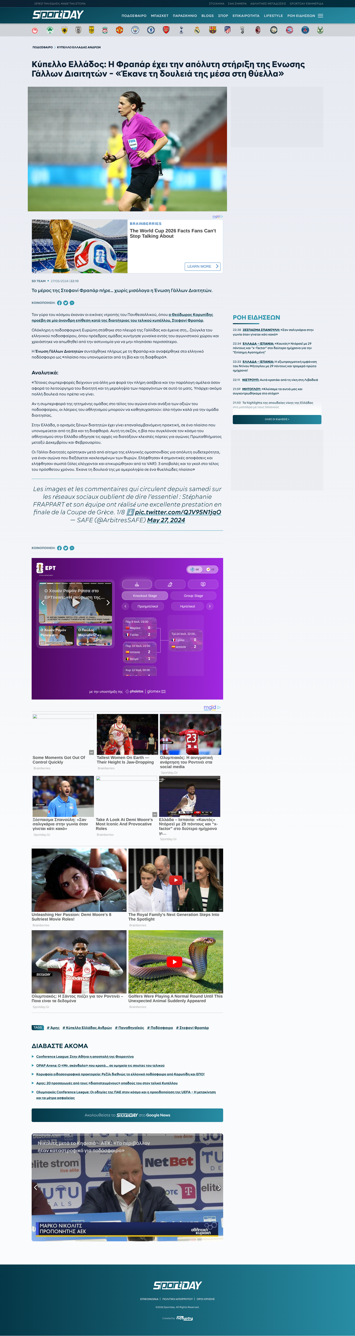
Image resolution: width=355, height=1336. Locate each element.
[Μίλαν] (258, 30)
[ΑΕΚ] (65, 30)
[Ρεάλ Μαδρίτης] (197, 30)
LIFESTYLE (273, 16)
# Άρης (53, 1028)
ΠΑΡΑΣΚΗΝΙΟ (185, 16)
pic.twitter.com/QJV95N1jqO (178, 512)
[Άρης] (91, 30)
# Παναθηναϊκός (129, 1028)
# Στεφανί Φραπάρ (192, 1028)
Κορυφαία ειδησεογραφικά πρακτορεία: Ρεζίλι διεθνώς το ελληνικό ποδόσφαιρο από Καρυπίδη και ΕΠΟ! (120, 1074)
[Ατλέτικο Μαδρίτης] (227, 30)
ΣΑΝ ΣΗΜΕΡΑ (237, 3)
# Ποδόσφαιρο (160, 1028)
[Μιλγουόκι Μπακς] (320, 30)
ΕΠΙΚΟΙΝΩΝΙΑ (149, 1299)
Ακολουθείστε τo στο (127, 1115)
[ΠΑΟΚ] (78, 30)
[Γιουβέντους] (242, 30)
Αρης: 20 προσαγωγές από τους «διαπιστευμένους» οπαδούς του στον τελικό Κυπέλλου (107, 1083)
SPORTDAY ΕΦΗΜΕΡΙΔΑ (306, 3)
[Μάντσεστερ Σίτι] (135, 30)
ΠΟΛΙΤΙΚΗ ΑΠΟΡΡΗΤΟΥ (178, 1299)
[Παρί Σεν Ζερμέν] (305, 30)
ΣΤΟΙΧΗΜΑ (216, 3)
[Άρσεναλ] (166, 30)
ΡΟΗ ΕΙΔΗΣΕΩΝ (301, 16)
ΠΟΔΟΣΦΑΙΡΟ (134, 16)
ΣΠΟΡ (223, 16)
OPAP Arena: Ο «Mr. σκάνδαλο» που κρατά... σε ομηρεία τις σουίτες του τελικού (100, 1065)
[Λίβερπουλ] (105, 30)
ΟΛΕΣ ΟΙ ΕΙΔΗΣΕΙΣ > (277, 419)
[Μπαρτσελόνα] (213, 30)
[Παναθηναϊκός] (50, 30)
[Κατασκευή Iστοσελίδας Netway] (184, 1318)
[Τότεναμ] (181, 30)
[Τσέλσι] (151, 30)
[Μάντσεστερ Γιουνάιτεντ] (119, 30)
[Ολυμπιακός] (35, 30)
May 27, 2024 (166, 520)
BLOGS (207, 16)
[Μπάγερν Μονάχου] (289, 30)
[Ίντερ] (274, 30)
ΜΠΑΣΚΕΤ (160, 16)
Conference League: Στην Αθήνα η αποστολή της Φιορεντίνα (85, 1056)
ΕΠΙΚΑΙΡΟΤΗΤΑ (246, 16)
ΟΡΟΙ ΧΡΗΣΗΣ (206, 1299)
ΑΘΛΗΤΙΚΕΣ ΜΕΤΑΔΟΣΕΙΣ (268, 3)
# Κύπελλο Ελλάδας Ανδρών (87, 1028)
